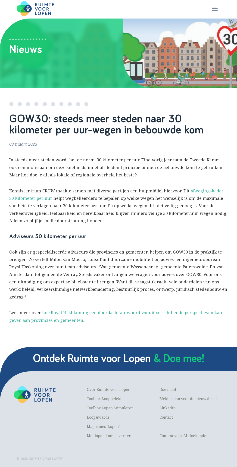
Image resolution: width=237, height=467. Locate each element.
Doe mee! (167, 389)
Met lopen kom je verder (109, 435)
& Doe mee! (179, 358)
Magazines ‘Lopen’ (103, 426)
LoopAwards (98, 417)
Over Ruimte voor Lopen (108, 389)
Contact (166, 417)
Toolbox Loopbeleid (104, 398)
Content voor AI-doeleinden (184, 435)
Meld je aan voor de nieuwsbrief (188, 398)
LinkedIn (167, 408)
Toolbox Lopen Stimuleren (110, 408)
